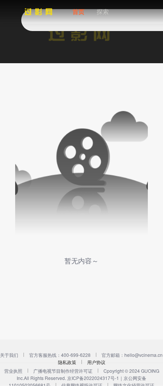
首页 (78, 11)
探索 (103, 11)
